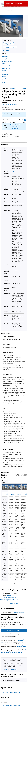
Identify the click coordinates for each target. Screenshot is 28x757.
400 (13, 171)
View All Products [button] (14, 603)
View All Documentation (10, 51)
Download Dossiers (13, 630)
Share (24, 88)
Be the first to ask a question (11, 692)
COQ (11, 43)
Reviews (4, 85)
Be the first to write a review (12, 706)
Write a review (5, 104)
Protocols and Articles (6, 69)
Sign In (3, 114)
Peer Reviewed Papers (5, 74)
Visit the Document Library (10, 669)
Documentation (6, 66)
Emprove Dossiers (10, 47)
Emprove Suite (21, 646)
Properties (5, 56)
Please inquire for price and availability (15, 126)
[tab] (4, 11)
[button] (14, 680)
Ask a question (14, 104)
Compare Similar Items (7, 62)
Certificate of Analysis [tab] (19, 612)
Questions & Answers (5, 80)
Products (3, 11)
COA (5, 43)
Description (5, 59)
